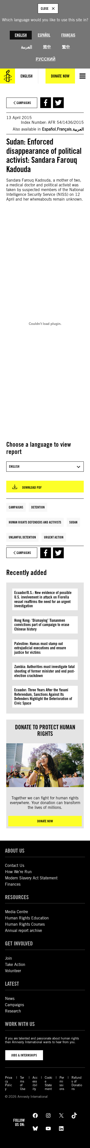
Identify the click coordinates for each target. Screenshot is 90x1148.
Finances (12, 884)
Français (68, 35)
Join (8, 958)
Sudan (73, 522)
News (9, 998)
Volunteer (13, 970)
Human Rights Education (27, 918)
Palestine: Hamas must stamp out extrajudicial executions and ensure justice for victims (40, 648)
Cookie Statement (48, 1083)
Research (13, 1011)
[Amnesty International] (7, 76)
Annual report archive (23, 930)
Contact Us (14, 865)
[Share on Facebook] (45, 102)
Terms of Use (22, 1083)
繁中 (66, 47)
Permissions (62, 1083)
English (21, 35)
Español (44, 35)
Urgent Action (54, 537)
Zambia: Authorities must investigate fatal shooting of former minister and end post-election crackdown (44, 671)
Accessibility (35, 1083)
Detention (38, 507)
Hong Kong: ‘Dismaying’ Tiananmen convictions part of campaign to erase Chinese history (41, 625)
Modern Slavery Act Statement (31, 878)
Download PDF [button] (32, 487)
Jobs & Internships (24, 1055)
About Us (14, 850)
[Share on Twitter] (58, 102)
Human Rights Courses (25, 924)
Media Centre (16, 911)
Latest (12, 983)
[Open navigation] (82, 76)
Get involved (19, 943)
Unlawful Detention (22, 537)
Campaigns (16, 507)
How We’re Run (18, 871)
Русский (46, 59)
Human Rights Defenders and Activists (35, 522)
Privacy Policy (8, 1083)
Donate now (45, 821)
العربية (26, 47)
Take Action (15, 964)
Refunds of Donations (77, 1083)
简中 (47, 47)
